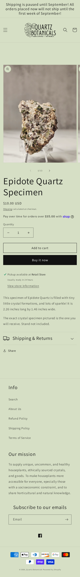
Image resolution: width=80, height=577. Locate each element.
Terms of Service (20, 438)
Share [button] (12, 351)
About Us (15, 409)
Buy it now (40, 260)
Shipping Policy (19, 428)
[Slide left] (30, 170)
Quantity (8, 224)
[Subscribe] (66, 520)
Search (13, 399)
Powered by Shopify (52, 569)
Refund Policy (18, 418)
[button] (5, 30)
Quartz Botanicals (34, 569)
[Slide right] (49, 170)
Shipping (7, 209)
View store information (23, 286)
